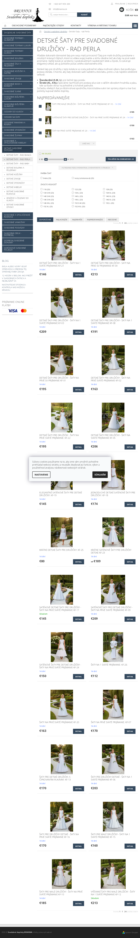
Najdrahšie (77, 219)
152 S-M (79, 203)
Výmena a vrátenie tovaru (102, 25)
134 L (78, 193)
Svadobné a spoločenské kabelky (15, 142)
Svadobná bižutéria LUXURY (14, 98)
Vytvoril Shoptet (131, 932)
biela (47, 178)
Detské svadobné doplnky (13, 149)
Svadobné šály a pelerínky (12, 64)
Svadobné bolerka (13, 58)
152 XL (48, 206)
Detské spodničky (15, 183)
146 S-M (48, 200)
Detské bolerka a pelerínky (15, 168)
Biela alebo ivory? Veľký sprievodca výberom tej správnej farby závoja (14, 269)
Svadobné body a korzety (13, 85)
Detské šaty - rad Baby (17, 163)
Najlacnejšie (61, 219)
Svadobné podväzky (14, 227)
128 (109, 189)
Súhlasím (100, 474)
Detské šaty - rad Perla (18, 159)
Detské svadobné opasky (15, 205)
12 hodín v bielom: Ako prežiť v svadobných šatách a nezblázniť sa (17, 278)
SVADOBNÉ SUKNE (12, 91)
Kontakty (76, 25)
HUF (132, 15)
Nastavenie (41, 474)
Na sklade (46, 153)
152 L (109, 203)
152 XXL (79, 206)
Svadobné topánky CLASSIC (13, 52)
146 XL (110, 200)
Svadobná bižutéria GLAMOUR (14, 105)
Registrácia (133, 4)
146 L (78, 200)
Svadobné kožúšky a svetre (14, 72)
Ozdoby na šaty (12, 117)
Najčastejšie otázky (53, 25)
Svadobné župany (13, 135)
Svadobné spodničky (15, 130)
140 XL (110, 196)
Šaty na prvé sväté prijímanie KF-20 (74, 130)
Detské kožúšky (14, 174)
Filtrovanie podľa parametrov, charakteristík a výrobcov (86, 168)
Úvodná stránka (5, 25)
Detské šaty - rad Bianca (18, 155)
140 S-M (48, 196)
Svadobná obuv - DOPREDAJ (13, 234)
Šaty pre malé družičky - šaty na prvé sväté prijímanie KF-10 (86, 104)
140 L (78, 196)
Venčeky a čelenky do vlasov (17, 199)
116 (46, 189)
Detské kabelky (14, 187)
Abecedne (112, 219)
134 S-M (48, 193)
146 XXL (48, 203)
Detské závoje (13, 178)
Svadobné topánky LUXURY (17, 45)
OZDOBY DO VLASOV (13, 111)
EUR (127, 15)
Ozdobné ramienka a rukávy (14, 123)
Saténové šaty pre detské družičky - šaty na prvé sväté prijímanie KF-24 (92, 117)
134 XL (110, 193)
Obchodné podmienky (24, 25)
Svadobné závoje (12, 78)
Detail (78, 275)
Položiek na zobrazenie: (121, 159)
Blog (5, 260)
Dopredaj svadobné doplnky (14, 241)
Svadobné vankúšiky (14, 222)
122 (77, 189)
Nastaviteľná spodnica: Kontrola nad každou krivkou (14, 287)
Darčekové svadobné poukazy (15, 249)
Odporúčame (45, 219)
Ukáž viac (86, 144)
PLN (136, 15)
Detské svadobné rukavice (15, 192)
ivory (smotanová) (84, 178)
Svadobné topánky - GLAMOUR (14, 39)
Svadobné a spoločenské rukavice (17, 216)
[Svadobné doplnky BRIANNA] (24, 14)
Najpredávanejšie (95, 219)
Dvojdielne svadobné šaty (17, 32)
